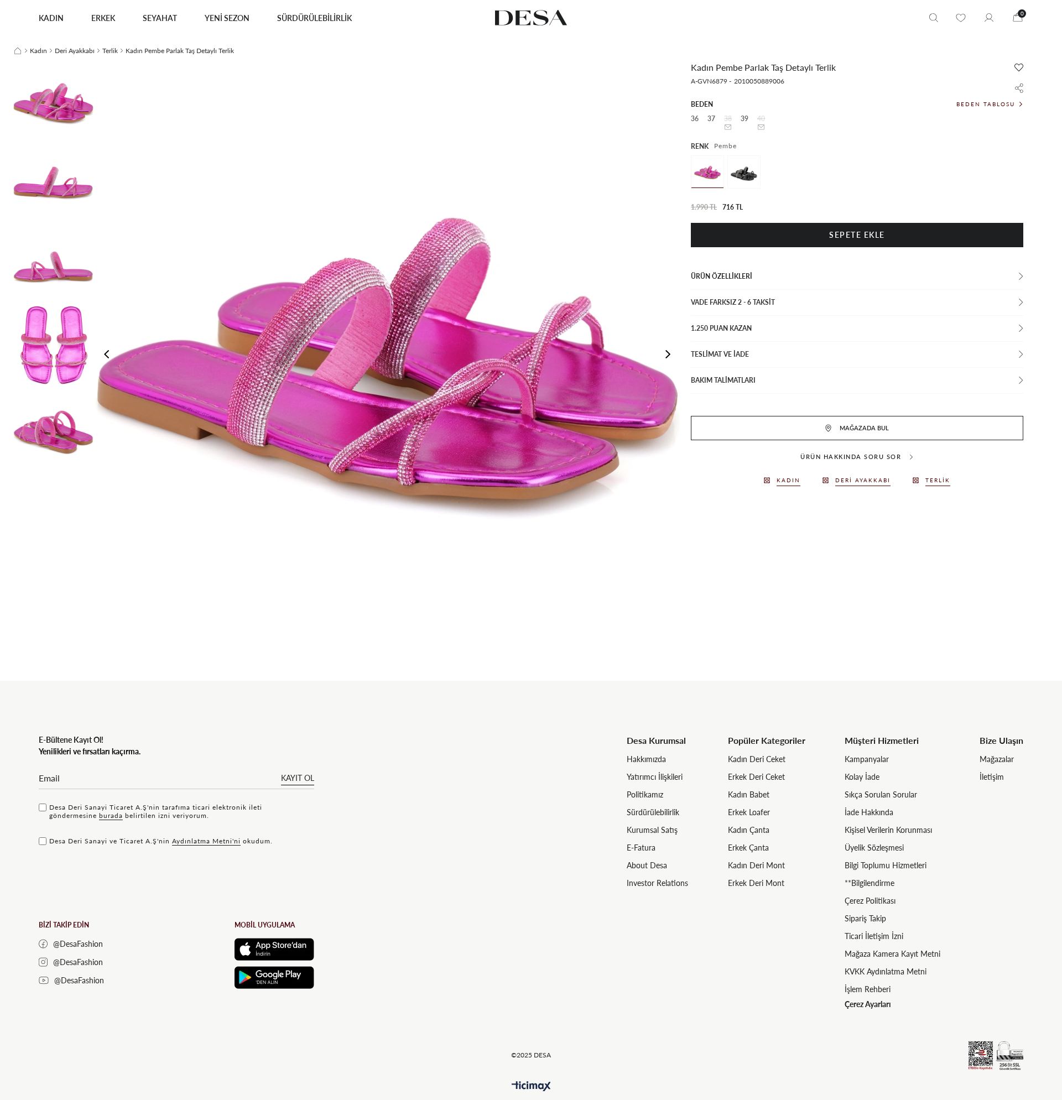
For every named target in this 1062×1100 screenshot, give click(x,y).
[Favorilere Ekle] (1018, 67)
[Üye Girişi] (989, 17)
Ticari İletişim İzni (874, 936)
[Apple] (274, 949)
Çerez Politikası (870, 900)
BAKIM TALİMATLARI (723, 380)
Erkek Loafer (749, 812)
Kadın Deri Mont (756, 865)
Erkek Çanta (748, 847)
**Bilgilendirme (869, 883)
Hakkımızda (646, 759)
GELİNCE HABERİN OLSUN (728, 127)
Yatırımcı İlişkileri (655, 776)
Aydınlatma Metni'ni (206, 841)
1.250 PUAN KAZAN (721, 328)
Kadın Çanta (748, 830)
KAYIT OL (297, 778)
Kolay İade (862, 776)
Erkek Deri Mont (756, 883)
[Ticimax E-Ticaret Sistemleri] (531, 1086)
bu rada (111, 815)
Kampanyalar (867, 759)
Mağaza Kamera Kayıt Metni (892, 953)
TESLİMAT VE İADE (720, 354)
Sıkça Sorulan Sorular (881, 794)
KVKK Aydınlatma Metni (885, 971)
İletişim (992, 776)
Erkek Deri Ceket (756, 776)
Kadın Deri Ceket (756, 759)
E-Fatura (641, 847)
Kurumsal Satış (652, 830)
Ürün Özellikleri (721, 276)
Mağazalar (997, 759)
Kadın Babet (748, 794)
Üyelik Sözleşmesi (874, 847)
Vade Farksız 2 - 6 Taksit (733, 302)
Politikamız (645, 794)
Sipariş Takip (865, 918)
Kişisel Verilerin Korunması (888, 830)
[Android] (274, 977)
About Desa (647, 865)
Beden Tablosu (985, 104)
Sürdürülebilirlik (653, 812)
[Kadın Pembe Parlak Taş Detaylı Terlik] (707, 172)
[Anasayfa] (17, 50)
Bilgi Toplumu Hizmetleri (885, 865)
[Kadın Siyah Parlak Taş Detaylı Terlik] (744, 172)
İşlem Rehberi (868, 989)
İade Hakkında (869, 812)
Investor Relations (657, 883)
